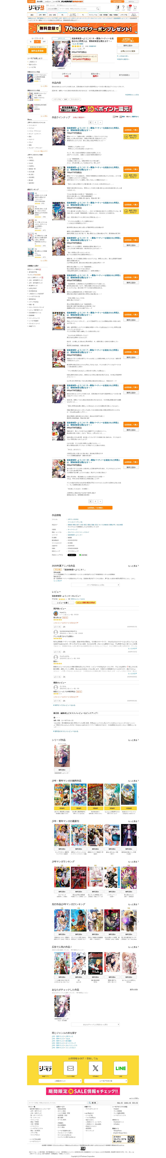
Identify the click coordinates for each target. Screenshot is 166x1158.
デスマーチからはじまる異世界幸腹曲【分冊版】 (40, 77)
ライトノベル (93, 15)
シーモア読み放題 (35, 1139)
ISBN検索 (108, 1145)
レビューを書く (77, 49)
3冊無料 (78, 808)
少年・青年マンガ (64, 18)
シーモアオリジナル (37, 1128)
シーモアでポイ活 (34, 296)
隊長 (74, 525)
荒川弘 (31, 157)
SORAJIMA (41, 201)
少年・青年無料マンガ (35, 283)
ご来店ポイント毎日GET (36, 294)
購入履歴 (60, 1117)
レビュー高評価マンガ (35, 310)
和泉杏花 (37, 242)
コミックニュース (34, 318)
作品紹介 (116, 1109)
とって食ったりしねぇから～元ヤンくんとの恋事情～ (41, 224)
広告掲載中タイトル (35, 313)
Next (137, 797)
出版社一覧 (127, 1103)
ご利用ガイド (33, 62)
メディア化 (123, 15)
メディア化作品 (33, 302)
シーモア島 (56, 1)
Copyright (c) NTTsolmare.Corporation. (83, 1156)
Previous (54, 797)
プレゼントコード (34, 323)
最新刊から (135, 116)
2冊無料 (62, 808)
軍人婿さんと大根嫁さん (41, 252)
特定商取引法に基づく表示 (86, 1145)
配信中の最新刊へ (123, 59)
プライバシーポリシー (58, 1145)
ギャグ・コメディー (35, 134)
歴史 (30, 136)
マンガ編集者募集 (119, 1113)
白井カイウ (132, 813)
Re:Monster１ (95, 812)
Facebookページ (119, 1122)
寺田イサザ (110, 813)
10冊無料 (129, 808)
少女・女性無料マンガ (35, 280)
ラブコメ (31, 128)
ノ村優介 (65, 896)
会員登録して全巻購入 (95, 508)
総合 (32, 15)
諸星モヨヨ (57, 939)
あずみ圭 (82, 813)
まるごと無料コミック (34, 277)
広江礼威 (31, 172)
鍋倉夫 (95, 854)
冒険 (30, 145)
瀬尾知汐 (131, 896)
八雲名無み (124, 939)
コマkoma (38, 255)
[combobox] (79, 8)
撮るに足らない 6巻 (112, 852)
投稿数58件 (90, 46)
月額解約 (60, 1123)
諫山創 (31, 180)
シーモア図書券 (33, 321)
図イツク (114, 982)
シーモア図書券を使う (64, 1130)
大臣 (81, 525)
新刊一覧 (135, 1103)
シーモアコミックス (72, 14)
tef (102, 896)
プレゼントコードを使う (65, 1133)
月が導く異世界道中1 (78, 812)
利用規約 (49, 1145)
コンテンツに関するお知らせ (66, 1137)
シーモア (31, 1)
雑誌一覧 (120, 1103)
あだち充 (78, 982)
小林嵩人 (31, 160)
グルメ (31, 142)
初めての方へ (33, 64)
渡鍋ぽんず (38, 213)
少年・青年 (42, 15)
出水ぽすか (125, 813)
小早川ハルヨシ (98, 813)
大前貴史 (90, 896)
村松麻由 (58, 813)
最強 (89, 525)
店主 (96, 525)
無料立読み (62, 770)
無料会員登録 (117, 1)
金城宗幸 (59, 896)
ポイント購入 (62, 1111)
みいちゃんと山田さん (129, 980)
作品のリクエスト (91, 1126)
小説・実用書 (103, 15)
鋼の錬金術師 (95, 980)
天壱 (36, 201)
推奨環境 (88, 1128)
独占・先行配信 (35, 1130)
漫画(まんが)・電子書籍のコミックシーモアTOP (43, 18)
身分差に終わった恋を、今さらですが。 (41, 210)
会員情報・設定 (62, 1115)
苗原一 (91, 939)
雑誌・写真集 (114, 15)
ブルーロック (62, 895)
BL (62, 15)
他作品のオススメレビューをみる (66, 731)
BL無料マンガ (33, 285)
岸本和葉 (107, 939)
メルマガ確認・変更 (64, 1113)
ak (128, 939)
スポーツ (31, 139)
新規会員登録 (62, 1109)
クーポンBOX (62, 1120)
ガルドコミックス (96, 18)
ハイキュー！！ (112, 895)
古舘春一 (112, 896)
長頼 (35, 98)
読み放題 (39, 1)
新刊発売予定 (33, 272)
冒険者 (70, 525)
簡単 (123, 116)
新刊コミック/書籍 (33, 269)
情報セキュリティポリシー (72, 1145)
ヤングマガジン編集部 (62, 854)
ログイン (131, 1)
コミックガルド (107, 18)
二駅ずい (112, 854)
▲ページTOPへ (134, 1098)
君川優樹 (80, 44)
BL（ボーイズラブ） (37, 1115)
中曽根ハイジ (74, 896)
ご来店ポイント (60, 1081)
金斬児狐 (91, 813)
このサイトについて (99, 1145)
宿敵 (92, 525)
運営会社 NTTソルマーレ (118, 1145)
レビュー (48, 1)
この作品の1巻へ (123, 56)
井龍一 (126, 896)
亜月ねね (129, 982)
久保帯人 (31, 166)
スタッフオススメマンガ (36, 307)
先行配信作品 (33, 291)
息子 (78, 525)
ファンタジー (33, 125)
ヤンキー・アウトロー (35, 148)
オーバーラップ (84, 18)
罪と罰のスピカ (129, 895)
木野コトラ (76, 813)
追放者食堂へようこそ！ (121, 18)
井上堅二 (31, 174)
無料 (65, 99)
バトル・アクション (35, 131)
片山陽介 (129, 854)
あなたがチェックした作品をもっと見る (95, 1024)
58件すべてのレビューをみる (65, 705)
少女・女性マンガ (36, 1113)
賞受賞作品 (32, 299)
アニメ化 (79, 522)
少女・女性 (52, 15)
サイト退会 (61, 1127)
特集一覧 (31, 304)
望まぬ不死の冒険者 (79, 895)
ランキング (34, 275)
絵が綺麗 (120, 525)
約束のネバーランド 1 (129, 812)
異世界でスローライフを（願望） (40, 94)
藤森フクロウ (64, 813)
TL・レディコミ (35, 1117)
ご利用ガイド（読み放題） (94, 1124)
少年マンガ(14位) (73, 519)
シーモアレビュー (35, 1141)
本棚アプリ (32, 326)
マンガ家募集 (118, 1111)
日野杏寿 (37, 109)
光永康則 (31, 177)
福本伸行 (31, 183)
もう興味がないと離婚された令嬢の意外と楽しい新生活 (41, 237)
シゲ (38, 98)
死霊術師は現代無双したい (40, 106)
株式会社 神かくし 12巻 (129, 852)
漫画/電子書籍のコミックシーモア (40, 1109)
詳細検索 (31, 315)
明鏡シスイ (97, 896)
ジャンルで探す (52, 8)
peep (62, 939)
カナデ (115, 813)
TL (83, 15)
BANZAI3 (97, 939)
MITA (109, 982)
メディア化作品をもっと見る (95, 585)
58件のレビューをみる (78, 599)
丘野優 (81, 896)
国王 (85, 525)
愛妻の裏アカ (112, 980)
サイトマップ (90, 1130)
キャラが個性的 (103, 525)
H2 (79, 980)
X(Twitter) (116, 1124)
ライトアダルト (134, 14)
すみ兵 (31, 163)
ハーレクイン (35, 1126)
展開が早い (112, 525)
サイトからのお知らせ (64, 1135)
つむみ (74, 44)
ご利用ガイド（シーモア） (94, 1122)
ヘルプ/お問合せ (91, 1117)
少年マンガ (74, 18)
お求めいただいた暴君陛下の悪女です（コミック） (41, 197)
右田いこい (38, 228)
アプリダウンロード (92, 1109)
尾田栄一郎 (32, 169)
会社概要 (44, 1145)
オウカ (42, 98)
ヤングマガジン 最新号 (62, 852)
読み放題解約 (62, 1125)
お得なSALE (32, 288)
